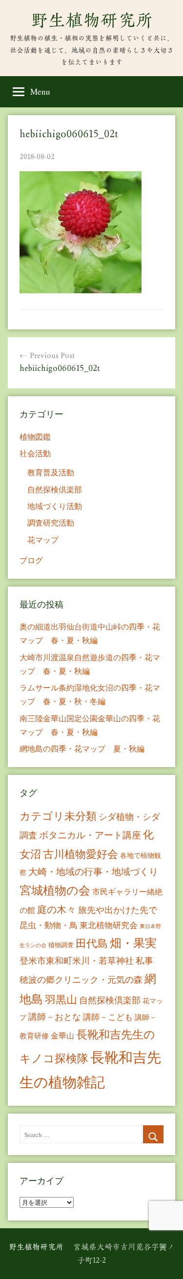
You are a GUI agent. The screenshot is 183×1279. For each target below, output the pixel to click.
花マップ (43, 539)
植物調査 (61, 944)
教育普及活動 (50, 472)
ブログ (31, 560)
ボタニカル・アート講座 (90, 835)
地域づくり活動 (54, 506)
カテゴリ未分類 (58, 816)
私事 (144, 960)
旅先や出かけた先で (117, 909)
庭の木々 (56, 909)
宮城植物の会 (55, 890)
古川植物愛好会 (80, 853)
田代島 (92, 943)
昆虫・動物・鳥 (49, 925)
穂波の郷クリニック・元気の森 (81, 979)
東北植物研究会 (109, 925)
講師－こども (108, 1016)
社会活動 (35, 453)
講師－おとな (54, 1016)
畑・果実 (133, 943)
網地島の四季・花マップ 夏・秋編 (82, 748)
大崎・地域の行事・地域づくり (93, 871)
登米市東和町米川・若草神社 (77, 960)
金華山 (62, 1035)
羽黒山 (61, 999)
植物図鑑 (35, 436)
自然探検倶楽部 (54, 489)
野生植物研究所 (91, 20)
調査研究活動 (50, 522)
